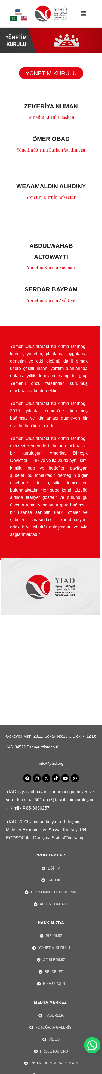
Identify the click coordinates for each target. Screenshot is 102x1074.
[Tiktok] (56, 778)
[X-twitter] (46, 778)
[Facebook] (27, 778)
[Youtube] (65, 778)
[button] (83, 13)
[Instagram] (37, 778)
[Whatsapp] (75, 778)
